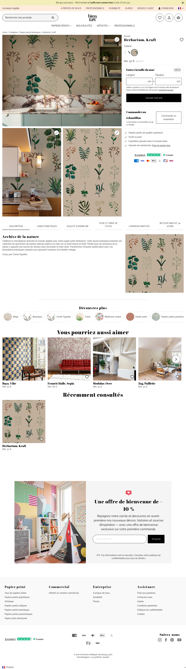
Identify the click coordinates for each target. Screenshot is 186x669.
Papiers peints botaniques (30, 32)
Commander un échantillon (168, 117)
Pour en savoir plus (161, 145)
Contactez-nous (144, 597)
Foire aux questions (146, 593)
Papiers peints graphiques (17, 597)
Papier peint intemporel (16, 618)
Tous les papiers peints (15, 593)
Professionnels (95, 8)
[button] (180, 8)
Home (4, 32)
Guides (129, 8)
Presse (96, 601)
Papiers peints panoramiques (18, 614)
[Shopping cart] (178, 18)
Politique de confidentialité (149, 610)
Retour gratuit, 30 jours (170, 224)
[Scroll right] (176, 359)
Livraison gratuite (139, 226)
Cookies (141, 614)
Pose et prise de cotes (108, 224)
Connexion (167, 8)
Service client (145, 8)
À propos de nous (71, 8)
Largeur (138, 78)
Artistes (102, 25)
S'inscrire (156, 539)
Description (16, 226)
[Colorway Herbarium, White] (127, 52)
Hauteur (167, 78)
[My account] (169, 18)
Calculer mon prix (153, 98)
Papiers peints (60, 25)
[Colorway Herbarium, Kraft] (134, 52)
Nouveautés (84, 25)
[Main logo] (93, 17)
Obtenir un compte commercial (64, 593)
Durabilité (114, 8)
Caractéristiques (47, 226)
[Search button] (52, 17)
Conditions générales (147, 605)
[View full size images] (117, 39)
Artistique (9, 601)
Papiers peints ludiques (16, 605)
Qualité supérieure (78, 226)
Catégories (13, 32)
